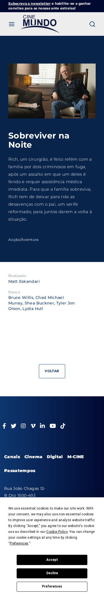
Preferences (52, 586)
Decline (52, 573)
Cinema (33, 456)
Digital (55, 456)
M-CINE (75, 456)
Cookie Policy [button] (56, 532)
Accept (52, 560)
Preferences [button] (19, 543)
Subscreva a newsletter (29, 3)
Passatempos (19, 470)
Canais (12, 456)
